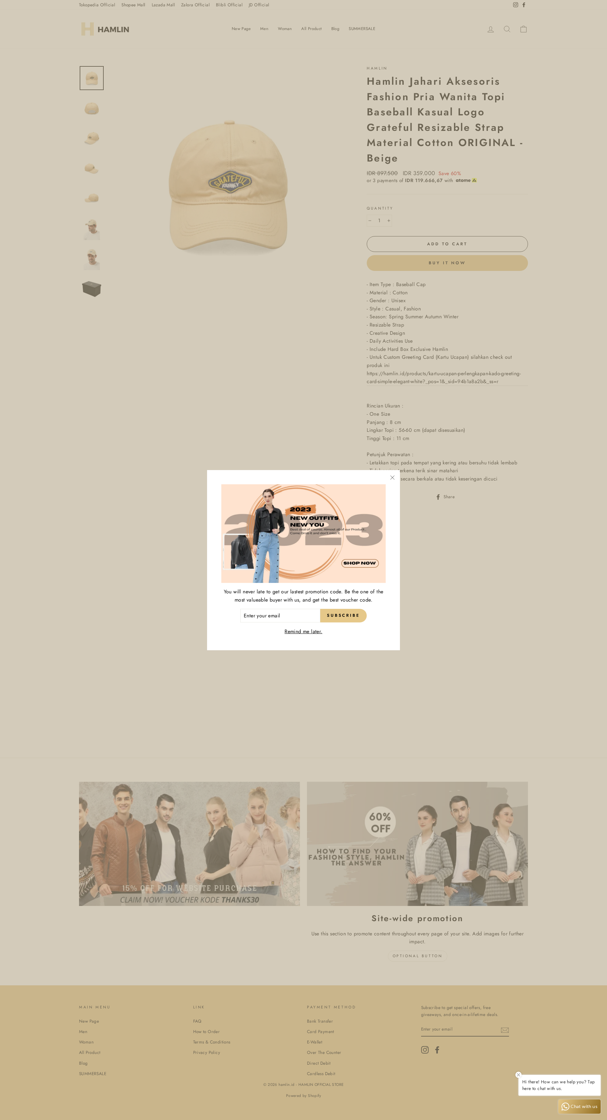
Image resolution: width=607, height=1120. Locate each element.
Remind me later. (303, 631)
